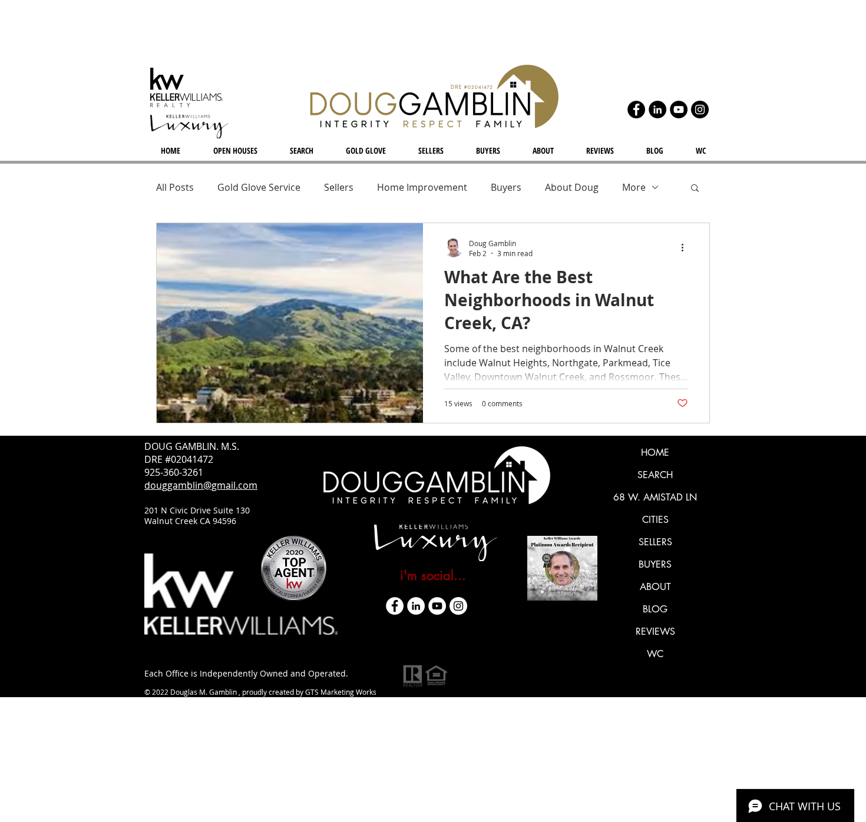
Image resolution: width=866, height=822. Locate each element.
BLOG (655, 609)
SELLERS (655, 542)
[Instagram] (700, 109)
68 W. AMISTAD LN (655, 497)
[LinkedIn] (657, 109)
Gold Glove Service (258, 187)
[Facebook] (636, 109)
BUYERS (655, 564)
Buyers (506, 187)
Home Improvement (422, 187)
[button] (694, 189)
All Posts (175, 187)
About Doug (572, 187)
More (634, 187)
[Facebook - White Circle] (395, 606)
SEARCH (655, 475)
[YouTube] (678, 109)
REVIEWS (655, 631)
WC (655, 654)
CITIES (655, 519)
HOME (655, 452)
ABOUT (655, 587)
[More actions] (686, 248)
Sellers (338, 187)
